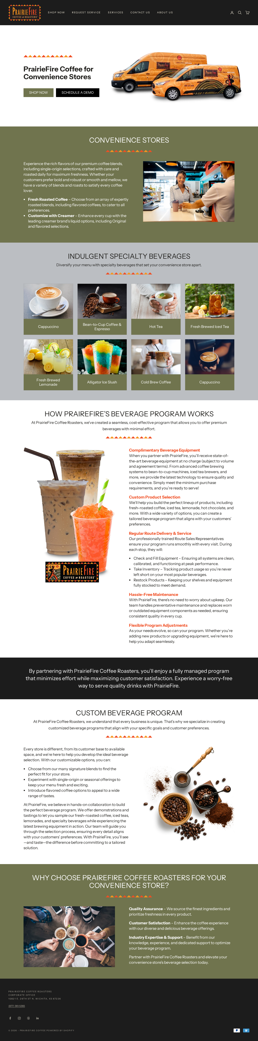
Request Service (86, 12)
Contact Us (140, 12)
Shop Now (56, 12)
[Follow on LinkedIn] (37, 1018)
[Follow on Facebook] (10, 1018)
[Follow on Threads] (28, 1018)
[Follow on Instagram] (19, 1018)
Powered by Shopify (60, 1030)
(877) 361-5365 (16, 1006)
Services (115, 12)
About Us (165, 12)
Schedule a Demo (78, 92)
